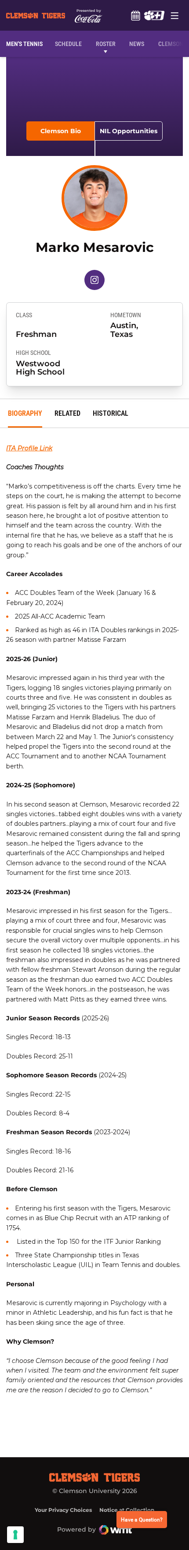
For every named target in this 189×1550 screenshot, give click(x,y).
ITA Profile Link (29, 448)
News (136, 43)
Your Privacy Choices (63, 1510)
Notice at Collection (126, 1510)
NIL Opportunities (128, 131)
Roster (106, 43)
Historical (110, 413)
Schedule (135, 15)
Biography (25, 413)
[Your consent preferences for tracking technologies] (15, 1534)
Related (67, 413)
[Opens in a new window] (154, 15)
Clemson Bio (60, 131)
